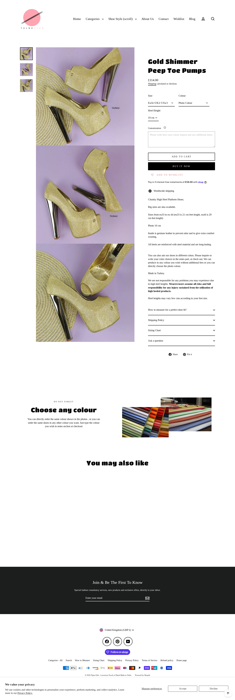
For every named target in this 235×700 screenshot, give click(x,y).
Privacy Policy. (25, 693)
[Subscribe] (146, 598)
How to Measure (82, 660)
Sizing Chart (154, 330)
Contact (164, 19)
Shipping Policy (156, 320)
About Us (147, 19)
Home (77, 19)
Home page (181, 660)
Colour (182, 95)
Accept (182, 688)
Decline (214, 688)
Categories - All (55, 660)
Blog (192, 19)
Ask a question (155, 340)
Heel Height (154, 110)
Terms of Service (149, 660)
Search (69, 660)
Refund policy (167, 660)
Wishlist (178, 19)
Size (150, 95)
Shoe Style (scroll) (120, 19)
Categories (93, 19)
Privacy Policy (132, 660)
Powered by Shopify (142, 675)
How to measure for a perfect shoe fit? (167, 309)
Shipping (152, 84)
